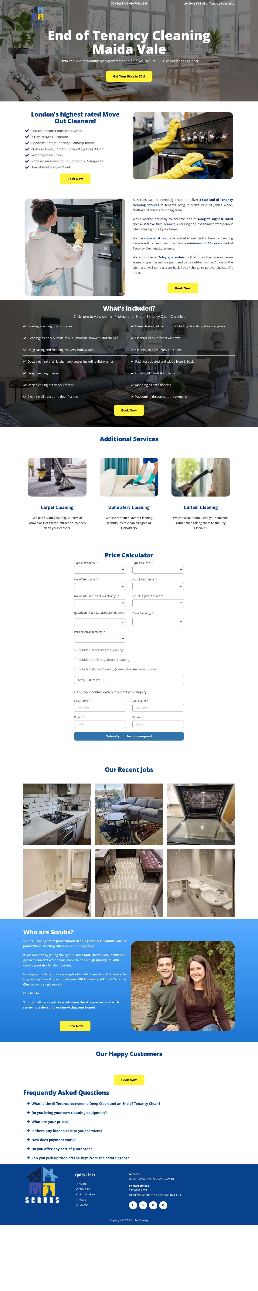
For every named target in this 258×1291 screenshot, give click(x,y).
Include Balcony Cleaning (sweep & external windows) (117, 669)
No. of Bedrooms (85, 579)
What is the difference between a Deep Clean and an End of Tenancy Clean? (96, 1131)
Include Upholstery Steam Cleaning (103, 659)
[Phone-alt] (133, 1233)
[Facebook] (163, 1233)
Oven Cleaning (142, 613)
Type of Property (85, 563)
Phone (136, 726)
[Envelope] (153, 1233)
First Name (81, 710)
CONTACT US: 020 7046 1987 (128, 3)
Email (78, 726)
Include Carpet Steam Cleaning (100, 650)
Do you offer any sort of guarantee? (62, 1177)
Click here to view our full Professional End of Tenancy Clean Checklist (129, 316)
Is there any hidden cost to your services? (67, 1159)
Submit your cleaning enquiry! (129, 745)
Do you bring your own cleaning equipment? (69, 1140)
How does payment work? (53, 1168)
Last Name (139, 710)
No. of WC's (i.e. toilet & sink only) (95, 596)
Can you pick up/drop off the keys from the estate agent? (80, 1186)
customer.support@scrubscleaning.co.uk (155, 1223)
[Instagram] (143, 1233)
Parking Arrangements (88, 632)
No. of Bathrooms (143, 579)
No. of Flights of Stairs (146, 596)
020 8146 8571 (138, 1218)
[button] (23, 1096)
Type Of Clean (141, 563)
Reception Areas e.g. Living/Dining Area (99, 612)
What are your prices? (50, 1149)
